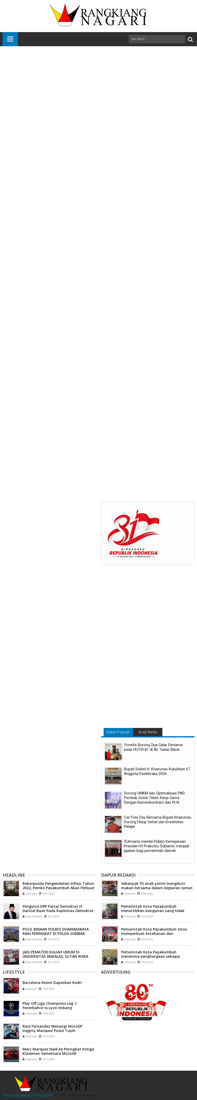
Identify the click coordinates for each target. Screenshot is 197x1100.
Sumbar (52, 374)
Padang (36, 374)
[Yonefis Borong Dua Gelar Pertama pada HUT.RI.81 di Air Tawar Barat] (113, 752)
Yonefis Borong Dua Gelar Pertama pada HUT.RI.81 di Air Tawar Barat (153, 747)
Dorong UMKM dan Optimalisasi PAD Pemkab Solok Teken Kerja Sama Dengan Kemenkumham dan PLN (154, 798)
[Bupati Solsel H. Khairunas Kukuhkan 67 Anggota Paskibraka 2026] (113, 776)
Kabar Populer (118, 732)
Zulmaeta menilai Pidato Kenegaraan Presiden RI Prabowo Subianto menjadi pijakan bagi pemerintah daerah (156, 846)
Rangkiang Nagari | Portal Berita (28, 1095)
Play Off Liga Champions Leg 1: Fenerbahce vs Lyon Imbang (50, 1005)
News (23, 374)
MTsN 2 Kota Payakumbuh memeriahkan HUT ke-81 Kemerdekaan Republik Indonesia (93, 461)
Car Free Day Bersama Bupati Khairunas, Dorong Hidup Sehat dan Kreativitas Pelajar (158, 822)
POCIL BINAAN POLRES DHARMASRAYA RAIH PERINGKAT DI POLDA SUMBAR (56, 931)
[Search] (190, 39)
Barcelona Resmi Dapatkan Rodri (52, 982)
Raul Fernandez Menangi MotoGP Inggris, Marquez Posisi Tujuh (52, 1028)
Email (176, 77)
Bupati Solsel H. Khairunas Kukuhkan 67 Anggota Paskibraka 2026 (157, 771)
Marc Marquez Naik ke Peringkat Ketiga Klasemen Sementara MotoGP (58, 1051)
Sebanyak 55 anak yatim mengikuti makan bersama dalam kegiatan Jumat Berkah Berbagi (157, 888)
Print (158, 77)
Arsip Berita (148, 732)
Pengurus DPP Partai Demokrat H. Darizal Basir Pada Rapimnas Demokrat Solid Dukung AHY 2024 (58, 910)
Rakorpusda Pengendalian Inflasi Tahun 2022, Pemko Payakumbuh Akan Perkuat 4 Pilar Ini (59, 888)
